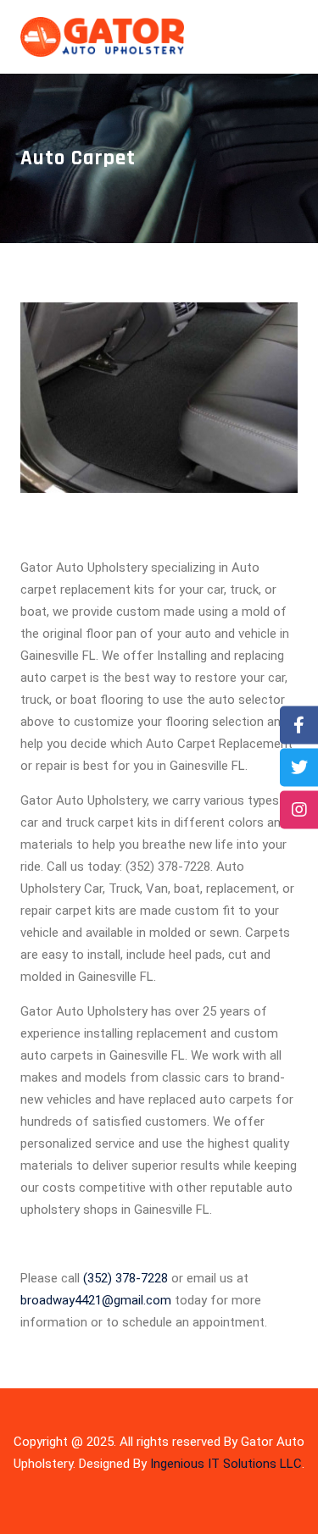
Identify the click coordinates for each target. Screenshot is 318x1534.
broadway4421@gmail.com (95, 1300)
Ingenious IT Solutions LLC (226, 1463)
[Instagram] (299, 809)
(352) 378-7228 (125, 1278)
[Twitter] (299, 767)
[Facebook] (299, 725)
